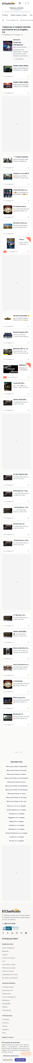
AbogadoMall (6, 1003)
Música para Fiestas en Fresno (16, 782)
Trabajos (5, 954)
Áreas (4, 1033)
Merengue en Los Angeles (17, 829)
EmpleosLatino (6, 993)
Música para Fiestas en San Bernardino (16, 778)
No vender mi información (10, 978)
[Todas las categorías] (20, 3)
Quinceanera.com (7, 990)
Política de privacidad (8, 968)
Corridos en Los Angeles (16, 837)
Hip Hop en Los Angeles (16, 841)
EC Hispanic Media (7, 987)
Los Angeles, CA (13, 20)
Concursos (5, 1023)
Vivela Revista (6, 1010)
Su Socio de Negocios (9, 997)
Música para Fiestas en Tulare (17, 793)
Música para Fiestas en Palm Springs (16, 789)
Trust (3, 961)
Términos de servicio (8, 958)
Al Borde (4, 1007)
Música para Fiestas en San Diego (16, 797)
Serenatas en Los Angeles (16, 813)
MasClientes (6, 1000)
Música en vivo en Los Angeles (16, 806)
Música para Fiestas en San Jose (16, 801)
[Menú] (27, 3)
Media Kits (5, 951)
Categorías (5, 1029)
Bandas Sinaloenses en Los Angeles (16, 833)
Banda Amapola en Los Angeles (16, 810)
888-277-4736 (9, 923)
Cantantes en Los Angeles (16, 825)
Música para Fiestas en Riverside (16, 770)
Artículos (4, 1026)
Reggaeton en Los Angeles (16, 817)
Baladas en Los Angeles (16, 821)
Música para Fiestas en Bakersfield (16, 766)
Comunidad (5, 1019)
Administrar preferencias (11, 1056)
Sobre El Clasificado (8, 948)
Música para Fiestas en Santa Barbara (16, 786)
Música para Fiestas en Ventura (16, 774)
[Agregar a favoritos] (28, 76)
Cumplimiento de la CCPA (9, 974)
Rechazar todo (7, 1060)
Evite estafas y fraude (8, 964)
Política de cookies (8, 971)
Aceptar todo (20, 1060)
